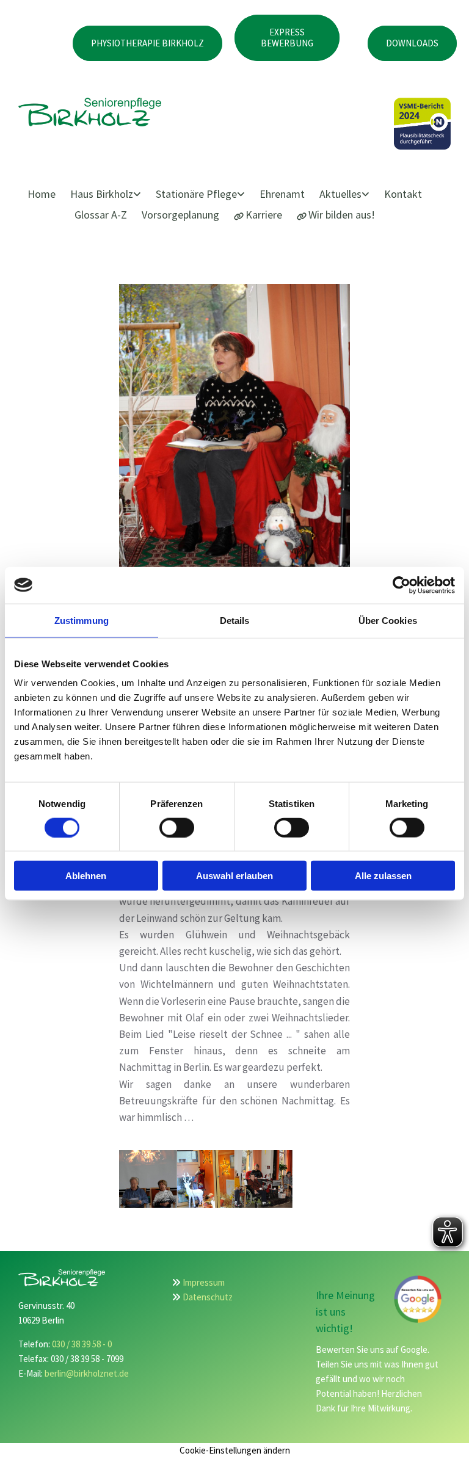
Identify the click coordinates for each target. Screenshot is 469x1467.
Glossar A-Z (101, 215)
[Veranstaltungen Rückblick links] (366, 194)
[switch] (176, 827)
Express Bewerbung (287, 37)
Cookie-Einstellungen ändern (235, 1450)
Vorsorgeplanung (180, 215)
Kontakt (403, 194)
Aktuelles (340, 194)
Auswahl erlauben (234, 876)
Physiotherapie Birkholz (147, 43)
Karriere (263, 215)
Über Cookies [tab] (387, 620)
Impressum (204, 1282)
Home (41, 194)
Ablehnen (85, 876)
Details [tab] (235, 620)
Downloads (412, 43)
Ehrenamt (282, 194)
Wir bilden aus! (341, 215)
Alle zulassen (383, 876)
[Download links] (242, 194)
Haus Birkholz (101, 194)
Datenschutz (208, 1297)
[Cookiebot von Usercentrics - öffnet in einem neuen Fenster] (401, 585)
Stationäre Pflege (196, 194)
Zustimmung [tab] (81, 620)
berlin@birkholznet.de (87, 1373)
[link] (111, 194)
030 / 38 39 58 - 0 (82, 1344)
